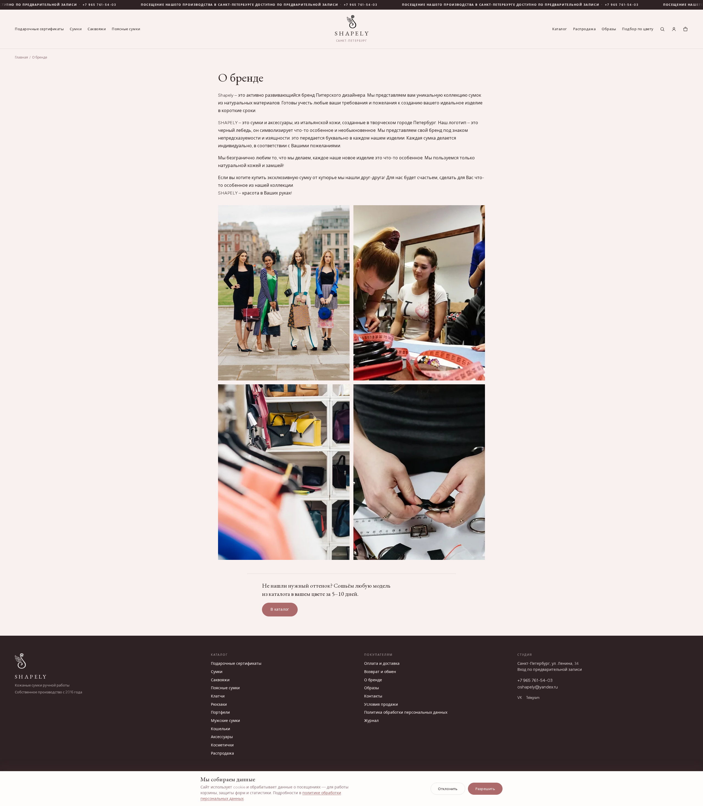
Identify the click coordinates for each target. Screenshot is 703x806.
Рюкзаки (219, 704)
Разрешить (485, 789)
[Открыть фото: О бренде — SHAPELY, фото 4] (419, 472)
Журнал (371, 720)
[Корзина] (685, 29)
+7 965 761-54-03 (76, 5)
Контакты (373, 696)
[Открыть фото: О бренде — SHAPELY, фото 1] (284, 293)
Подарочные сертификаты (39, 29)
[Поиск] (662, 29)
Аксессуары (222, 737)
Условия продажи (381, 704)
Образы (609, 29)
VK (519, 698)
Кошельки (220, 729)
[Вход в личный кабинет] (674, 29)
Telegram (533, 698)
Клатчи (218, 696)
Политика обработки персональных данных (405, 712)
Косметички (222, 745)
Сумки (76, 29)
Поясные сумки (126, 29)
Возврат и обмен (380, 671)
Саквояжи (97, 29)
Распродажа (584, 29)
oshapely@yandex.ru (537, 687)
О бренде (373, 680)
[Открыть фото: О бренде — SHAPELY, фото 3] (284, 472)
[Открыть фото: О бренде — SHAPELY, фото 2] (419, 293)
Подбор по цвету (638, 29)
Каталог (559, 29)
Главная (21, 57)
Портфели (220, 712)
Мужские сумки (225, 720)
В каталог (279, 609)
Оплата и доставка (382, 663)
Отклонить (447, 789)
